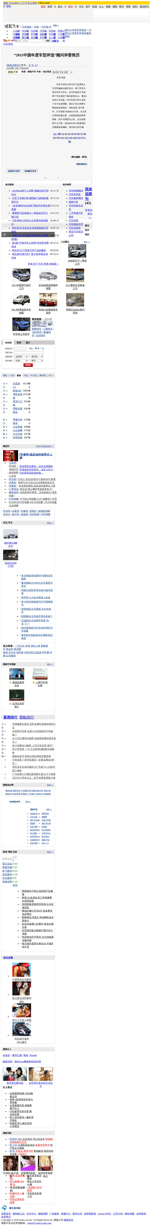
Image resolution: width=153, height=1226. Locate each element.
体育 (50, 6)
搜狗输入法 (19, 1213)
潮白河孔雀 (34, 820)
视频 (108, 6)
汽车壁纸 (8, 44)
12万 (34, 322)
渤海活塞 (7, 881)
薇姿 (25, 1055)
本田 (27, 646)
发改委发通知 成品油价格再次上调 (37, 486)
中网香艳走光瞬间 (21, 979)
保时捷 (19, 652)
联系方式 (77, 1213)
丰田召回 (29, 652)
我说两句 (144, 6)
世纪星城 (45, 837)
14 (75, 138)
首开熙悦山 (34, 837)
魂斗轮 (15, 514)
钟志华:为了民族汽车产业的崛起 (29, 250)
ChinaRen (14, 3)
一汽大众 (20, 646)
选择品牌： (9, 357)
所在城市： (9, 361)
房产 (88, 6)
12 (66, 138)
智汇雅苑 (33, 833)
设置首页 (6, 1213)
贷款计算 (47, 791)
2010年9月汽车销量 (19, 502)
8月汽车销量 (36, 502)
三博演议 (14, 489)
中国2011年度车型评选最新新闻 (78, 33)
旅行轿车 (37, 332)
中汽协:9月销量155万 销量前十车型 (38, 499)
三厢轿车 (48, 329)
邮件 (121, 6)
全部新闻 (141, 1213)
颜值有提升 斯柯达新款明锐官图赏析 (31, 756)
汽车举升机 (75, 194)
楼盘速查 (9, 791)
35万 (50, 322)
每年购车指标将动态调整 (34, 635)
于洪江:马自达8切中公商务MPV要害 (36, 479)
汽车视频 (45, 514)
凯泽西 (17, 649)
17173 (23, 3)
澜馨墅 (44, 817)
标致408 (17, 390)
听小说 (13, 1145)
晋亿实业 (7, 864)
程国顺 (24, 616)
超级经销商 (44, 511)
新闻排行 (10, 717)
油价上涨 (35, 646)
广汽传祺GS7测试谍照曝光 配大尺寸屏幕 (33, 774)
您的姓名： (9, 349)
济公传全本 (39, 1139)
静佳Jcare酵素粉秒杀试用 (28, 1061)
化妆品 (6, 1055)
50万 (34, 325)
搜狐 (5, 3)
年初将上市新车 (21, 334)
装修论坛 (39, 794)
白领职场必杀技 (26, 1145)
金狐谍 (24, 514)
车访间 (12, 479)
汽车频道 (26, 27)
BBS (135, 6)
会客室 (12, 482)
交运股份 (7, 878)
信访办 (6, 514)
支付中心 (31, 1213)
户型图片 (32, 794)
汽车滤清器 (75, 228)
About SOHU (104, 1213)
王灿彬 (24, 620)
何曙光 (24, 590)
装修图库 (47, 794)
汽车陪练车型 (76, 224)
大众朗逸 (17, 427)
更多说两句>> (88, 214)
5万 (46, 319)
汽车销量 (14, 499)
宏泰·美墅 (34, 827)
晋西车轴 (7, 867)
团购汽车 (73, 202)
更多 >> (87, 242)
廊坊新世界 (34, 830)
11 (62, 138)
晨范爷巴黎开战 (15, 1083)
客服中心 (66, 1213)
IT (76, 6)
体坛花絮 (8, 957)
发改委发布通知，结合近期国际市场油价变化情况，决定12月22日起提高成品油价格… (36, 469)
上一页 (57, 134)
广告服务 (54, 1213)
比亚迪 (37, 652)
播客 (115, 6)
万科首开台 (46, 833)
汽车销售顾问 (76, 190)
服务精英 (14, 492)
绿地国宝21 (34, 814)
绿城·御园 (34, 843)
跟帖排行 (27, 717)
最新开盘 (16, 791)
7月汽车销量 (50, 502)
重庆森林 (26, 583)
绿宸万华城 (46, 820)
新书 (12, 1151)
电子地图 (32, 791)
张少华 (24, 601)
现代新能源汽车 (29, 628)
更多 (15, 885)
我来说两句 (13, 65)
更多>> (56, 25)
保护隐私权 (90, 1213)
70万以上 (42, 325)
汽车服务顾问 (76, 198)
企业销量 (14, 505)
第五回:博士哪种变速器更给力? (36, 489)
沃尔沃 (12, 652)
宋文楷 (24, 575)
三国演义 (22, 1154)
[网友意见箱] (10, 1211)
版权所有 (68, 1220)
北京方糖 (33, 817)
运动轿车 (40, 335)
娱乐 (60, 6)
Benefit (33, 1055)
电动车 (9, 649)
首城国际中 (34, 840)
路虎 (5, 652)
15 (79, 138)
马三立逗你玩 (25, 1139)
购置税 (55, 41)
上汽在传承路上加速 (39, 597)
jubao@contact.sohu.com (39, 1223)
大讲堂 (12, 463)
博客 (128, 6)
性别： (31, 349)
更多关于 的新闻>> (43, 264)
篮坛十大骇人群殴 (21, 1020)
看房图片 (24, 794)
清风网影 (26, 609)
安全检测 (34, 514)
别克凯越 (17, 437)
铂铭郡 (44, 827)
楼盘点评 (39, 791)
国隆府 (32, 823)
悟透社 (33, 511)
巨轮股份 (7, 874)
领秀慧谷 (45, 814)
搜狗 (8, 6)
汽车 (81, 6)
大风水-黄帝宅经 (24, 1151)
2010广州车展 (41, 446)
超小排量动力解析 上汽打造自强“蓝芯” (32, 745)
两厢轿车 (36, 329)
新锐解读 (38, 1151)
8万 (50, 319)
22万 (45, 322)
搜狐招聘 (43, 1213)
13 (70, 138)
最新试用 (7, 1061)
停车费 (45, 652)
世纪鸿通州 (46, 830)
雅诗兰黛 (17, 1055)
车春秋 (12, 486)
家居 (94, 6)
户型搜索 (24, 791)
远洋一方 (45, 843)
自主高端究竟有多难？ (41, 616)
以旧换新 (11, 655)
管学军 (24, 597)
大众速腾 (17, 430)
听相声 (13, 1139)
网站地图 (129, 1213)
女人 (101, 6)
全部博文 (6, 1217)
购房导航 (16, 794)
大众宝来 (17, 434)
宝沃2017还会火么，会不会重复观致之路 (33, 777)
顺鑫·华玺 (45, 840)
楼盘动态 (9, 794)
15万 (39, 322)
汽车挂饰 (73, 220)
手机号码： (9, 353)
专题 (36, 27)
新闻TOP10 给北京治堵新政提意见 (36, 482)
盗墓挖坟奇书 (42, 1145)
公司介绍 (118, 1213)
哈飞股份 (7, 871)
